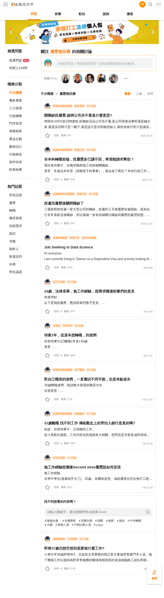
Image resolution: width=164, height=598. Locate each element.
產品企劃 (15, 139)
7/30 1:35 (147, 399)
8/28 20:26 (147, 135)
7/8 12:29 (147, 487)
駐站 (82, 14)
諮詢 (106, 14)
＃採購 (99, 520)
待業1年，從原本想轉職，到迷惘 (70, 335)
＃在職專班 (69, 520)
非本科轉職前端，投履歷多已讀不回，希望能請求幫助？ (89, 159)
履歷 (12, 203)
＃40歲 (48, 524)
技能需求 (15, 226)
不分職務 (15, 92)
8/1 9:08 (148, 311)
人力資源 (15, 108)
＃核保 (120, 520)
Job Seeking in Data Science (68, 247)
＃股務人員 (62, 524)
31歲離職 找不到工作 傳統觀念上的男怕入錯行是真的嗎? (89, 423)
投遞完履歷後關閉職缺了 (64, 203)
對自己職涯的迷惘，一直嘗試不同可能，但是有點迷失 (87, 379)
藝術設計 (15, 146)
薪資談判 (15, 256)
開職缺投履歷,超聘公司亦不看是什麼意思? (78, 115)
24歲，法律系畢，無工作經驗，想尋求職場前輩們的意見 (89, 291)
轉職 (12, 210)
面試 (12, 233)
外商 (12, 264)
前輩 (58, 14)
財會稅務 (15, 169)
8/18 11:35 (147, 223)
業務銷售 (15, 131)
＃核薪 (109, 520)
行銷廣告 (15, 154)
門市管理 (15, 123)
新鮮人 (14, 249)
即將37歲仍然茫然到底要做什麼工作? (74, 548)
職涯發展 (15, 218)
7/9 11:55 (147, 443)
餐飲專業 (15, 100)
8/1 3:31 (148, 355)
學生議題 (15, 272)
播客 (130, 14)
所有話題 (15, 195)
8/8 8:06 (148, 267)
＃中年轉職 (134, 520)
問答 (34, 14)
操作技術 (15, 162)
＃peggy (98, 524)
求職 (12, 241)
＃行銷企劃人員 (81, 524)
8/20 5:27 (147, 179)
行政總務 (15, 116)
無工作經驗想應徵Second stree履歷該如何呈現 (82, 467)
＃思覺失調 (85, 520)
